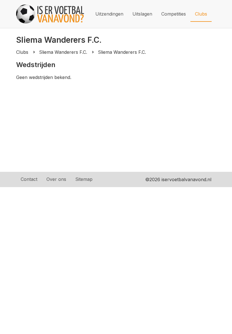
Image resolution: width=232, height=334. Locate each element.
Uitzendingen (109, 14)
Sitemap (84, 179)
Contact (29, 179)
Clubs (201, 14)
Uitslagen (142, 14)
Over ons (56, 179)
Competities (173, 14)
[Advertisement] (116, 129)
